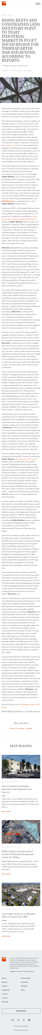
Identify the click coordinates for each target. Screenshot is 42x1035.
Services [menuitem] (4, 982)
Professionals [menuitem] (25, 978)
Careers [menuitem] (4, 986)
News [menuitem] (23, 990)
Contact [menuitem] (5, 998)
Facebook (20, 728)
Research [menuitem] (24, 986)
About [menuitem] (4, 978)
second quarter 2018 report (26, 459)
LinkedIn (29, 728)
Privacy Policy (18, 1030)
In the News (26, 70)
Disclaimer (25, 1030)
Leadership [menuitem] (5, 990)
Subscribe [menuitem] (5, 1002)
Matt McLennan (8, 201)
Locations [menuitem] (5, 994)
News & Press (16, 70)
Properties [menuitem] (24, 982)
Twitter (12, 728)
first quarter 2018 (10, 145)
